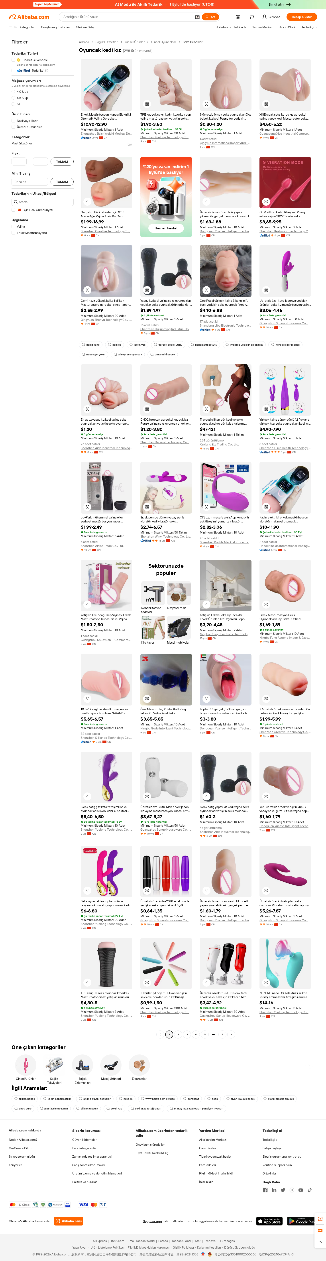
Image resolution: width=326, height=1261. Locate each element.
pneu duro (25, 1108)
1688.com (117, 1241)
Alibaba (84, 42)
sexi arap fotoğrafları (148, 1108)
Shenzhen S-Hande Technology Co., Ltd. (106, 737)
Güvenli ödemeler (84, 1139)
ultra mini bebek (165, 354)
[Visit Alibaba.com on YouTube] (300, 1190)
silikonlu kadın (89, 1108)
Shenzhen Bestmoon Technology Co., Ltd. (285, 231)
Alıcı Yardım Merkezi (212, 1139)
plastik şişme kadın (56, 1108)
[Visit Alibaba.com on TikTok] (309, 1190)
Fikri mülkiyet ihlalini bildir (216, 1173)
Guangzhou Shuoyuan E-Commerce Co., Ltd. (106, 640)
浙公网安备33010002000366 (235, 1254)
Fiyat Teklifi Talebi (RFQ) (152, 1153)
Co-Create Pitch (20, 1148)
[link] (320, 1219)
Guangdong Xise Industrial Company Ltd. (285, 133)
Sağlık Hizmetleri (107, 42)
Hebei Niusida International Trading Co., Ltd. (285, 546)
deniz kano (93, 344)
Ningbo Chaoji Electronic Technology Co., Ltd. (225, 634)
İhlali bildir (206, 1182)
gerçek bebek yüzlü (170, 344)
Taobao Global (181, 1241)
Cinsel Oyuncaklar (163, 42)
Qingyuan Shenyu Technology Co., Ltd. (106, 319)
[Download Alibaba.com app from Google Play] (302, 1221)
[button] (197, 17)
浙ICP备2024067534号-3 (276, 1254)
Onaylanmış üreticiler (150, 1144)
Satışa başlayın (273, 1148)
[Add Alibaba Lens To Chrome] (68, 1221)
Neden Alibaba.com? (23, 1139)
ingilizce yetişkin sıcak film (246, 344)
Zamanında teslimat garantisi (92, 1156)
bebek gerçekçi (95, 354)
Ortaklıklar (269, 1173)
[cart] (252, 17)
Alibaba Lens (32, 1221)
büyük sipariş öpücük (281, 1098)
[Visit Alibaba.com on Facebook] (265, 1190)
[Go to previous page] (160, 1034)
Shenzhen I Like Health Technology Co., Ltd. (285, 448)
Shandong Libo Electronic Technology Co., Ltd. (225, 325)
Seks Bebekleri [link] (193, 42)
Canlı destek (207, 1148)
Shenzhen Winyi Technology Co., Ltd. (165, 536)
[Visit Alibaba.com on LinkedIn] (274, 1190)
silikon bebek (27, 1098)
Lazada (163, 1241)
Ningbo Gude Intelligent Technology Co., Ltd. (166, 728)
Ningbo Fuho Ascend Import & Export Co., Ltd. (285, 637)
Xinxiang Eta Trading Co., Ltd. (219, 444)
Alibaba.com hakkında (25, 1130)
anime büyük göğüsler (97, 1098)
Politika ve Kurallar (84, 1182)
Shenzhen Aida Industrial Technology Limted (106, 448)
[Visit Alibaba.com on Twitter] (283, 1190)
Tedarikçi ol (270, 1139)
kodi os (116, 344)
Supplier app (152, 1221)
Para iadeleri (207, 1165)
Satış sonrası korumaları (88, 1165)
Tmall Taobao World (141, 1241)
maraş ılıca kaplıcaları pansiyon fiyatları (198, 1108)
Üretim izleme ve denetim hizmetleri (97, 1173)
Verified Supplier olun (277, 1165)
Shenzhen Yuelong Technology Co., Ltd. (166, 137)
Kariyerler (15, 1165)
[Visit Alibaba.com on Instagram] (292, 1190)
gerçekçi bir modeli (288, 344)
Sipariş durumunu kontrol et (282, 1156)
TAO (197, 1241)
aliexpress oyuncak (130, 354)
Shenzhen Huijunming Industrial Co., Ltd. (166, 329)
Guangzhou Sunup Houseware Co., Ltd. (285, 323)
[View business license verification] (203, 1254)
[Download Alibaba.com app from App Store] (269, 1221)
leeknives (139, 344)
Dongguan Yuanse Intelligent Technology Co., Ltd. (225, 231)
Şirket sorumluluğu (22, 1156)
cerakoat (193, 1098)
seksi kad (116, 1108)
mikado (128, 1098)
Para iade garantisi (84, 1148)
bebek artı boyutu (206, 344)
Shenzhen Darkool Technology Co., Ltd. (166, 442)
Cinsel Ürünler (135, 42)
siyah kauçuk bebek (243, 1098)
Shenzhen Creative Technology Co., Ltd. (106, 231)
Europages (227, 1241)
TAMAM (62, 162)
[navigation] (43, 538)
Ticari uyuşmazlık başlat (215, 1156)
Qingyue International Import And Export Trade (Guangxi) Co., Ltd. (225, 143)
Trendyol (210, 1241)
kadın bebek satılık (59, 1098)
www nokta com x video (160, 1098)
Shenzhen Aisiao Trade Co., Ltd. (102, 546)
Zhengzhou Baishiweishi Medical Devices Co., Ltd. (106, 133)
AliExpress (100, 1241)
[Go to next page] (231, 1034)
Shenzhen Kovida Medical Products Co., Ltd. (225, 542)
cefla (215, 1098)
